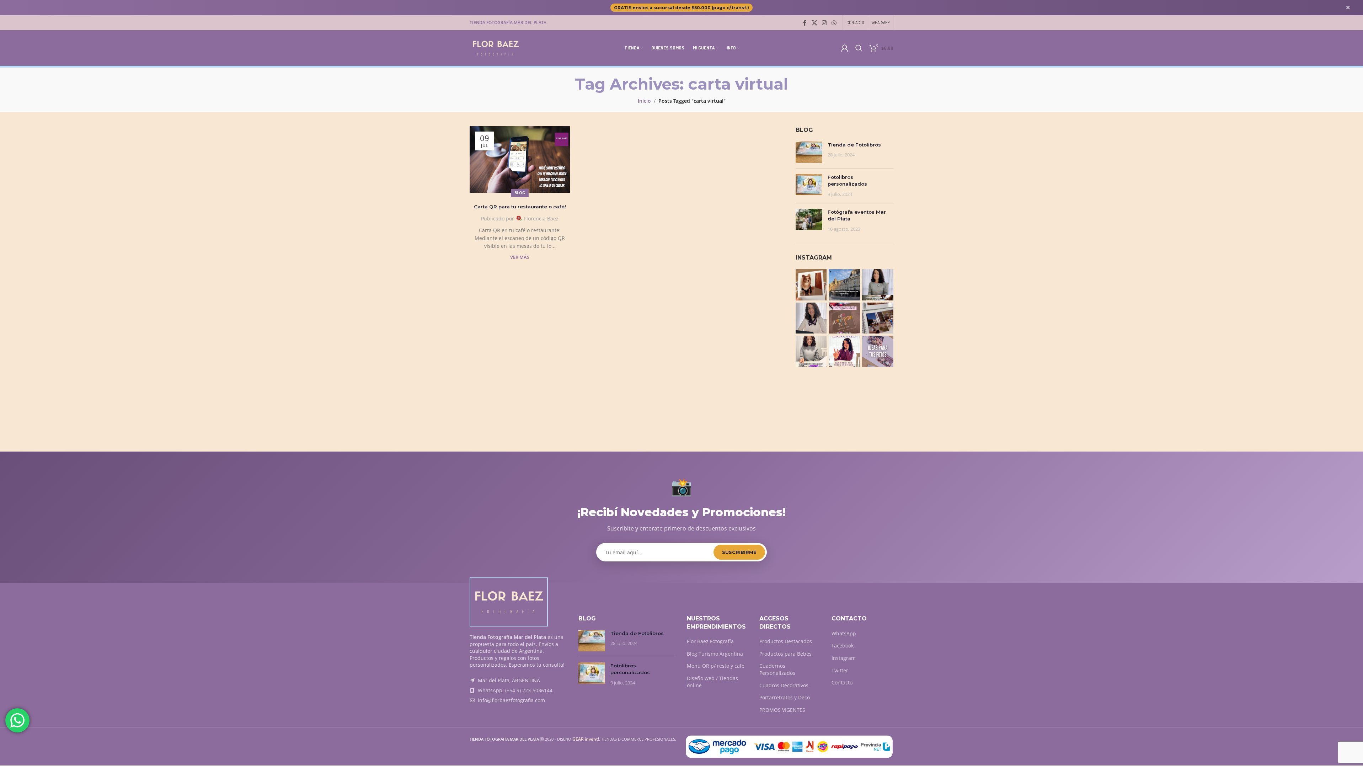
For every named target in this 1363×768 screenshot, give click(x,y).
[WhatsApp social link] (834, 22)
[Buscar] (859, 48)
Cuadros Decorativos (783, 685)
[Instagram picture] (811, 284)
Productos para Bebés (785, 653)
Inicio (644, 100)
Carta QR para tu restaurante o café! (520, 206)
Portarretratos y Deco (784, 697)
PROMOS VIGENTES (782, 709)
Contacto (842, 682)
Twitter (840, 670)
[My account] (845, 48)
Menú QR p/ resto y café (715, 665)
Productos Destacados (785, 641)
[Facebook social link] (805, 22)
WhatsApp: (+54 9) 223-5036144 (515, 690)
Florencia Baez (541, 218)
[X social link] (814, 22)
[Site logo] (496, 47)
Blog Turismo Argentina (715, 653)
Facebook (843, 645)
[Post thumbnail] (809, 152)
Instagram (844, 658)
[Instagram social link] (824, 22)
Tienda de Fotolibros (854, 145)
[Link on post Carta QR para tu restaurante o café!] (520, 159)
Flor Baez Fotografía (710, 641)
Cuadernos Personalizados (777, 669)
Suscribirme (739, 552)
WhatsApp (844, 633)
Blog (519, 192)
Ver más (519, 257)
